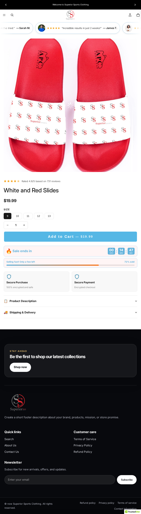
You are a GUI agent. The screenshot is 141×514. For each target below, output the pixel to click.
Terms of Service (85, 439)
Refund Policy (83, 451)
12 (38, 216)
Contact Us (11, 451)
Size (7, 209)
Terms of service (127, 502)
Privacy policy (106, 502)
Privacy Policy (83, 445)
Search (9, 439)
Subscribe (127, 479)
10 (17, 216)
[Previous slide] (6, 5)
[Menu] (4, 15)
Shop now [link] (20, 367)
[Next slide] (135, 5)
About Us (10, 445)
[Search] (12, 15)
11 (28, 216)
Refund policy (87, 502)
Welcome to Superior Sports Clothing (71, 4)
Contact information (125, 508)
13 (49, 216)
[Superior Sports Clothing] (70, 402)
